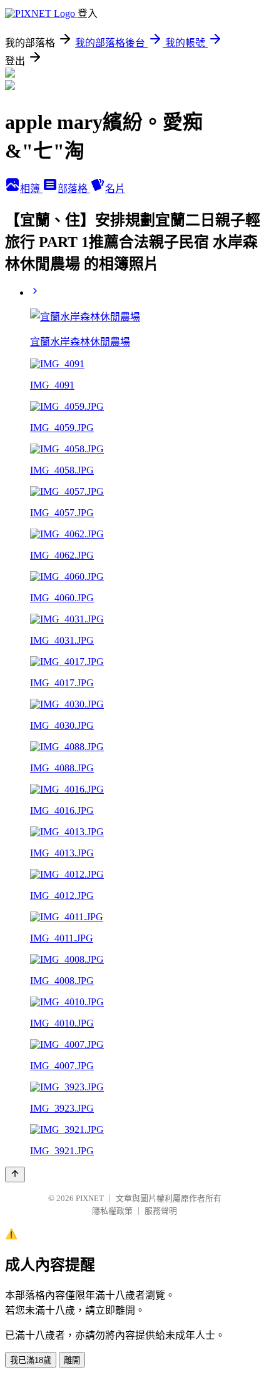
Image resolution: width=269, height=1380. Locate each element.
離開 (72, 1360)
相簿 (31, 188)
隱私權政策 (112, 1210)
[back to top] (15, 1174)
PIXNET (90, 1198)
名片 (115, 188)
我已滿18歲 (30, 1360)
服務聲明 (161, 1210)
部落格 (74, 188)
